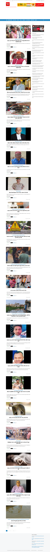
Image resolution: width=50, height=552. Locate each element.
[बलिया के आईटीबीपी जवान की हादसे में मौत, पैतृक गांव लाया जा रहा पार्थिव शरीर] (18, 382)
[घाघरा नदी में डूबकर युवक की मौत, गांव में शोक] (18, 512)
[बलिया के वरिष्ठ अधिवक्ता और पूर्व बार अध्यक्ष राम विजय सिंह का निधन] (18, 134)
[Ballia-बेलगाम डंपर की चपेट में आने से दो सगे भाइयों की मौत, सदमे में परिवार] (18, 205)
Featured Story (12, 519)
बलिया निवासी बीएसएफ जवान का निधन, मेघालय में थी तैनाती (18, 192)
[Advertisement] (25, 13)
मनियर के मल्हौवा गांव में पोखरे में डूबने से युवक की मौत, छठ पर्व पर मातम (18, 265)
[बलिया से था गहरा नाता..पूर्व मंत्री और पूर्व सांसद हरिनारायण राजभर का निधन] (18, 157)
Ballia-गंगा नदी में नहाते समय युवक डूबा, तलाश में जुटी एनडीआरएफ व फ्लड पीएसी (21, 0)
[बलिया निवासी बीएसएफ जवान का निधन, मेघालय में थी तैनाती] (18, 183)
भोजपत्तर (19, 416)
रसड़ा (19, 390)
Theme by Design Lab (40, 550)
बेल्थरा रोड (18, 39)
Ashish (8, 244)
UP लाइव (18, 165)
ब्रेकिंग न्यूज (21, 209)
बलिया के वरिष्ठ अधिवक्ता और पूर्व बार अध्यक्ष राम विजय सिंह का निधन (18, 142)
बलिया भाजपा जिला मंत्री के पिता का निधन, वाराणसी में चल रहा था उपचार (18, 92)
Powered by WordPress (34, 550)
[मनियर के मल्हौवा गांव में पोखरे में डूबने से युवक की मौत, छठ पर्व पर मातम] (18, 255)
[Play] (33, 31)
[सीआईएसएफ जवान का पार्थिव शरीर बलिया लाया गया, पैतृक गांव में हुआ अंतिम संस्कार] (18, 433)
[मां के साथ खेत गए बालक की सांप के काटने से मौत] (18, 281)
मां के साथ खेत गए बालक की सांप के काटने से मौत (18, 290)
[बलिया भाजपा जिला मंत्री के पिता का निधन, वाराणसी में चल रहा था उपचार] (18, 83)
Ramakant (33, 538)
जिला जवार (16, 39)
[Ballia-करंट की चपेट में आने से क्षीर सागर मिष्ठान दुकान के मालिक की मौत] (18, 459)
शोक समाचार (20, 39)
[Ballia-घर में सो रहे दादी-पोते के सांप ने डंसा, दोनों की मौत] (18, 408)
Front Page (15, 165)
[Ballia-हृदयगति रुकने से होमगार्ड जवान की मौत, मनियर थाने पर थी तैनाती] (18, 356)
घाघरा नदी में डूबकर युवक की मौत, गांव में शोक (18, 520)
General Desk (9, 74)
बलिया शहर (18, 65)
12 (13, 530)
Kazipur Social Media (34, 546)
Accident (13, 209)
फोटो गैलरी (18, 264)
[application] (38, 28)
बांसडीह (20, 264)
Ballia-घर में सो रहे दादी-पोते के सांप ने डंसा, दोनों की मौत (18, 417)
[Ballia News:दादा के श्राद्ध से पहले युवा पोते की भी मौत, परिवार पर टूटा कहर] (18, 331)
